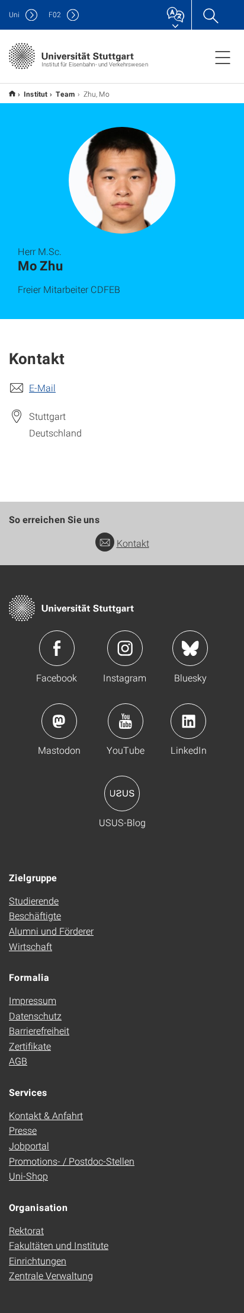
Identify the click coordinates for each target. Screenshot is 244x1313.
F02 (55, 14)
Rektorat (26, 1230)
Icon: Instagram (125, 648)
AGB (18, 1060)
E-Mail (42, 387)
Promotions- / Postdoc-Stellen (71, 1161)
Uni (14, 14)
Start (12, 93)
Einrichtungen (37, 1260)
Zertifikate (30, 1046)
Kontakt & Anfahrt (46, 1115)
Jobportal (29, 1145)
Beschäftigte (35, 915)
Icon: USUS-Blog (122, 793)
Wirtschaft (30, 946)
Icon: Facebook (57, 648)
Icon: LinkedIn (188, 721)
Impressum (32, 1000)
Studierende (34, 900)
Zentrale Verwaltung (51, 1275)
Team (65, 93)
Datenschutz (35, 1015)
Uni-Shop (28, 1175)
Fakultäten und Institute (58, 1245)
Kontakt (133, 543)
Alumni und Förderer (51, 931)
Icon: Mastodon (59, 721)
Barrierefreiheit (39, 1030)
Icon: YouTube (125, 721)
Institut (35, 93)
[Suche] (210, 14)
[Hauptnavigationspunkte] (222, 56)
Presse (23, 1130)
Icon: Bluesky (190, 648)
